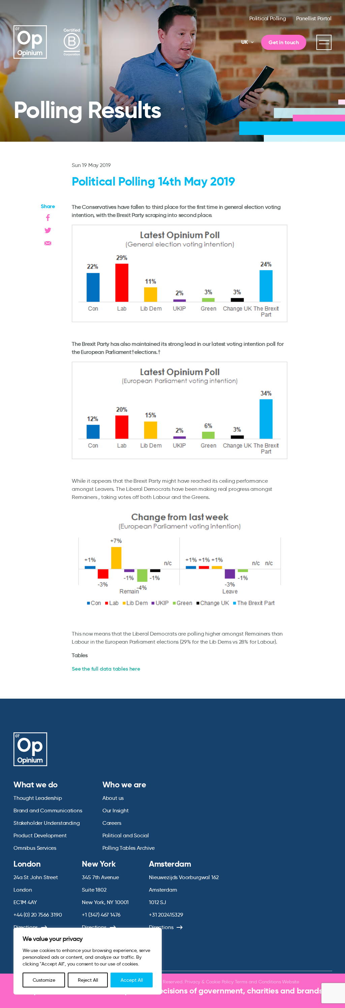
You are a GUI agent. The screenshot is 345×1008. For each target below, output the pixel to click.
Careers (111, 823)
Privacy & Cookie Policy (209, 982)
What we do (35, 785)
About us (113, 798)
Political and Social (125, 835)
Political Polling (267, 18)
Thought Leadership (37, 798)
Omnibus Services (34, 848)
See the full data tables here (106, 668)
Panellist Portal (314, 18)
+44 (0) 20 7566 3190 (37, 915)
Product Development (40, 835)
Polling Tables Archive (128, 848)
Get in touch (284, 42)
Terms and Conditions (258, 982)
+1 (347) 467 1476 (101, 915)
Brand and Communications (47, 810)
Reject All (88, 980)
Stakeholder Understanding (46, 823)
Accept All (132, 980)
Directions (161, 927)
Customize (44, 980)
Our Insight (115, 810)
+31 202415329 (166, 915)
